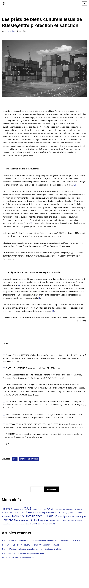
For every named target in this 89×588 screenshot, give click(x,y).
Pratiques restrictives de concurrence (13, 524)
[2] (75, 185)
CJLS (14, 459)
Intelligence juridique (41, 516)
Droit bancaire (79, 509)
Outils (73, 520)
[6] (20, 285)
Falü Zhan (50, 513)
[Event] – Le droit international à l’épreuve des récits (23, 553)
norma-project (10, 31)
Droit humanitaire (20, 513)
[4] (72, 201)
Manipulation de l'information (31, 520)
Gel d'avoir (73, 513)
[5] (31, 223)
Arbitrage (7, 508)
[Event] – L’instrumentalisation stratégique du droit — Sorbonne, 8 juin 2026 (33, 549)
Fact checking (39, 513)
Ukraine (52, 524)
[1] (34, 155)
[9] (53, 311)
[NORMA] (4, 3)
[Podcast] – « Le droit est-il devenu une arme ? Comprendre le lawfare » (31, 545)
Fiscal (56, 513)
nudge (58, 520)
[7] (16, 295)
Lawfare (7, 520)
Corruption (42, 509)
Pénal (27, 524)
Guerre (79, 513)
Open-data (66, 520)
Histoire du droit (6, 516)
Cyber (50, 508)
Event (29, 512)
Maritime (52, 520)
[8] (39, 298)
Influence (18, 516)
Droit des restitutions (29, 459)
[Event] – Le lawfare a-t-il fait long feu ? (17, 558)
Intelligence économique (72, 516)
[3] (54, 194)
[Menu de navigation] (84, 3)
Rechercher (51, 489)
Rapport (33, 524)
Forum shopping (64, 513)
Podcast (79, 520)
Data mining (59, 509)
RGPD (39, 524)
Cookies (35, 509)
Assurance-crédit (18, 509)
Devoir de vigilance (68, 509)
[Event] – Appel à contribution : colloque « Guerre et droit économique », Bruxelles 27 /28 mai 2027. (42, 541)
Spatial (45, 524)
